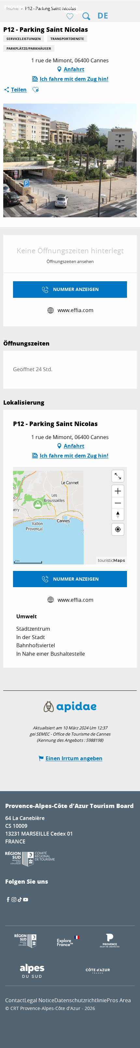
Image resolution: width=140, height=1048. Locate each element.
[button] (86, 16)
